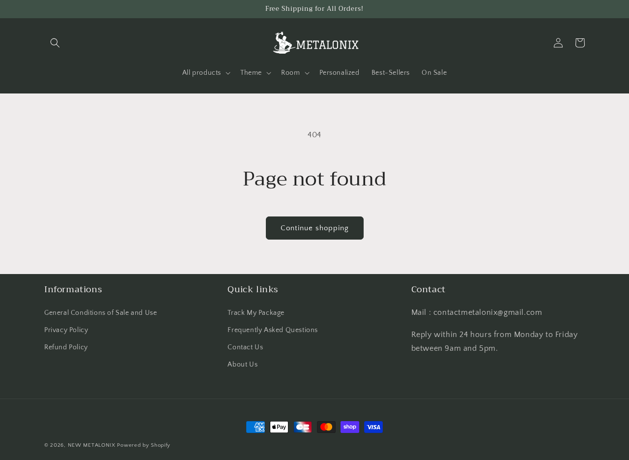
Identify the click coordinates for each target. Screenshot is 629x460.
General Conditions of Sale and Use (100, 313)
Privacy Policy (66, 330)
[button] (55, 43)
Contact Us (245, 347)
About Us (242, 364)
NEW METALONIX (91, 445)
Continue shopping (315, 228)
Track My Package (256, 313)
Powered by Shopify (144, 445)
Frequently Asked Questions (273, 330)
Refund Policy (66, 347)
